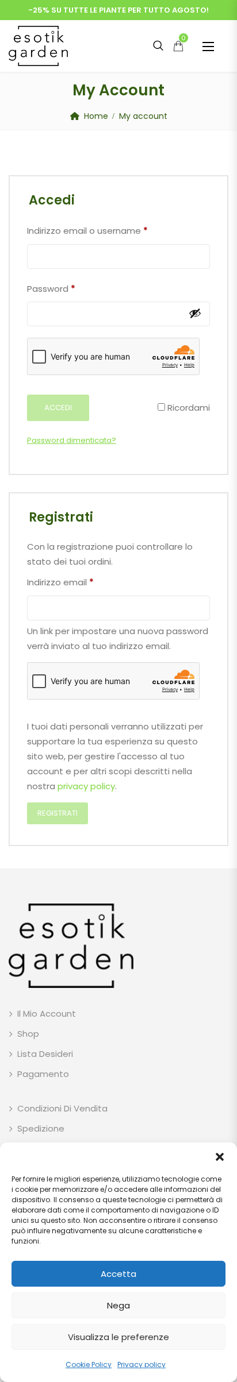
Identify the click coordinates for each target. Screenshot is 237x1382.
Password (51, 288)
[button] (219, 1157)
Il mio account (46, 1013)
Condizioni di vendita (62, 1108)
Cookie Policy (89, 1364)
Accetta (118, 1274)
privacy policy (86, 786)
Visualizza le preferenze (118, 1337)
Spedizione (40, 1128)
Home (96, 116)
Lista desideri (45, 1054)
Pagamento (43, 1074)
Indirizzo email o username (87, 230)
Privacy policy (141, 1364)
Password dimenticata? (71, 440)
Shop (28, 1034)
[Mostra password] (195, 313)
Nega (118, 1305)
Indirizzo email (60, 582)
